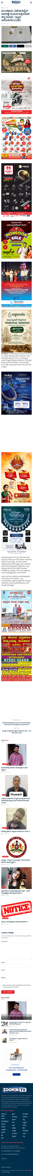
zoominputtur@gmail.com (12, 1154)
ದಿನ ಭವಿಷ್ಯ (14, 1116)
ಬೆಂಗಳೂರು (14, 1133)
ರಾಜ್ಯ (24, 1119)
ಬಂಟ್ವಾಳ (14, 1130)
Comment (4, 941)
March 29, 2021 (5, 23)
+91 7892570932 (5, 1151)
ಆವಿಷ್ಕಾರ (3, 1126)
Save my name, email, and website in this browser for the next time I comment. (17, 986)
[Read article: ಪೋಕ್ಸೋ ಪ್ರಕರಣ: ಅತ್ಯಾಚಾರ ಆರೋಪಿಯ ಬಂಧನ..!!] (16, 818)
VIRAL (3, 1116)
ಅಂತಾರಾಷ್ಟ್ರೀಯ (5, 1121)
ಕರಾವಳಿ (3, 1132)
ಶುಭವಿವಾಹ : (26, 1130)
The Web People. (6, 1172)
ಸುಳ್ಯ (24, 1136)
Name (3, 962)
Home (2, 7)
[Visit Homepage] (16, 2)
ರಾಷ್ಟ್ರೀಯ (25, 1122)
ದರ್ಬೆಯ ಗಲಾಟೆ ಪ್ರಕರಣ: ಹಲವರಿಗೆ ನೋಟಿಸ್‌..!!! (14, 922)
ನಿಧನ (13, 1122)
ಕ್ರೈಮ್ (6, 7)
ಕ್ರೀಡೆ (2, 1138)
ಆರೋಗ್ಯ (3, 1124)
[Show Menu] (2, 2)
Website (3, 977)
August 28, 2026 (5, 833)
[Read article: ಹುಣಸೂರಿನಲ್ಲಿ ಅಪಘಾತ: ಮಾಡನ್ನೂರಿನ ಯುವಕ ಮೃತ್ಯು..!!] (16, 755)
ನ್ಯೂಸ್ (13, 1125)
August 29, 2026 (5, 772)
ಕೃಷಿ (2, 1135)
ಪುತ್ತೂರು (14, 1128)
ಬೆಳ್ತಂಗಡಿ (14, 1136)
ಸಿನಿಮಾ (24, 1133)
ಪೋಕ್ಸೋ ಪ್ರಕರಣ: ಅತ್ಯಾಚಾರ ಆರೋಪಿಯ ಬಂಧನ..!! (15, 831)
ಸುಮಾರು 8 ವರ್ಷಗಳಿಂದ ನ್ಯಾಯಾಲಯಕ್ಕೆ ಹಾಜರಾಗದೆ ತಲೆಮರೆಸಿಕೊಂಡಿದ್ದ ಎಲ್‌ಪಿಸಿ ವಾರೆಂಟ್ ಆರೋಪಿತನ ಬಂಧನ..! (15, 801)
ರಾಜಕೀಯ (25, 1116)
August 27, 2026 (5, 864)
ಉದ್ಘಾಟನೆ (3, 1129)
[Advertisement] (16, 432)
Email (3, 970)
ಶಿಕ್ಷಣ (24, 1128)
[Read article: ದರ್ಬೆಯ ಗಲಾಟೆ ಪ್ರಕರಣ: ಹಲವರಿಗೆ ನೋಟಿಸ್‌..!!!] (16, 909)
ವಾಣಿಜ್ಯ (24, 1125)
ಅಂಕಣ (3, 1118)
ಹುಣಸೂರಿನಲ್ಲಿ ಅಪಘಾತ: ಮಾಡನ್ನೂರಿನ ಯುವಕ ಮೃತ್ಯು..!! (16, 1016)
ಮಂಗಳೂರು (25, 1114)
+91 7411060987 (15, 1151)
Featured (5, 764)
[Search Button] (31, 2)
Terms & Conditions (6, 1167)
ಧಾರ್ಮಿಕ (14, 1119)
